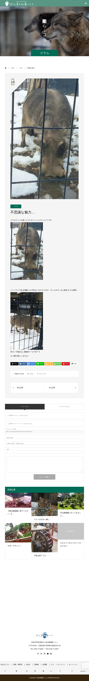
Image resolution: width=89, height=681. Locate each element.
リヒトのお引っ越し (41, 519)
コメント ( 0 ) (24, 406)
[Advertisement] (44, 597)
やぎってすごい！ (14, 546)
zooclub (21, 374)
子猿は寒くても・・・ (42, 555)
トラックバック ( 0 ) (64, 406)
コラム (16, 206)
